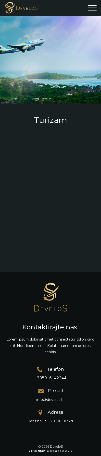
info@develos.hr (50, 399)
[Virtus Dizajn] (50, 451)
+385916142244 (50, 377)
